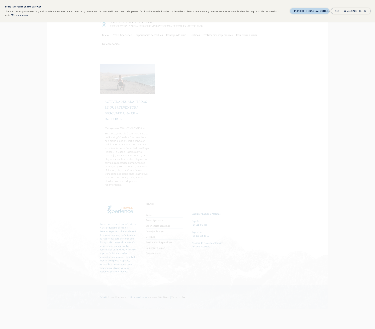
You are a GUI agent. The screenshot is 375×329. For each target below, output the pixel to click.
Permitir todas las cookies (311, 11)
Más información (19, 15)
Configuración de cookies (352, 11)
